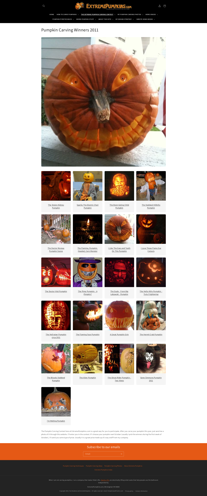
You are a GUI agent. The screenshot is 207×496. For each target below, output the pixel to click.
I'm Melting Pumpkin (56, 421)
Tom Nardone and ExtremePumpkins (80, 491)
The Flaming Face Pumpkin (87, 334)
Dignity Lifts (105, 480)
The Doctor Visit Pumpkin (56, 291)
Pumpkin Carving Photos (113, 466)
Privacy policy (129, 491)
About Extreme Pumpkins (133, 466)
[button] (43, 5)
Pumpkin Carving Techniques (73, 466)
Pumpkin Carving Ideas (94, 466)
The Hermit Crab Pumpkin (151, 334)
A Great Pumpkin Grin (119, 334)
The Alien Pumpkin (87, 377)
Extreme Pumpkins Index (103, 470)
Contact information (141, 491)
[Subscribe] (121, 454)
